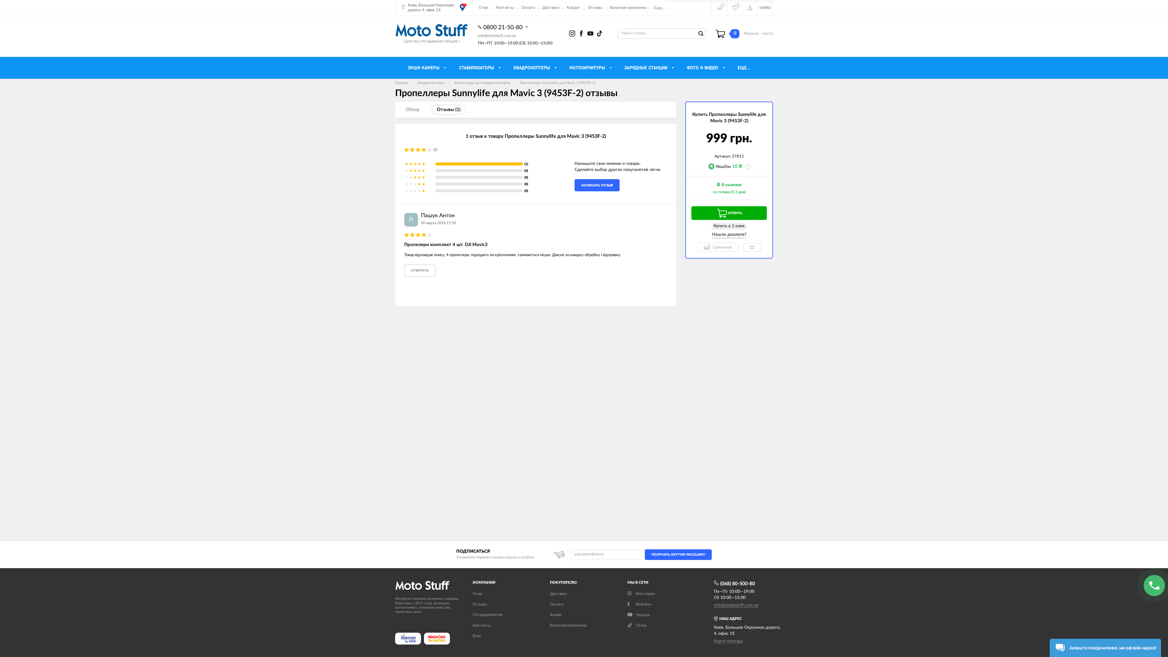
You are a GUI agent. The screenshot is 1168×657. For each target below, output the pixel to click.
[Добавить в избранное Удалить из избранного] (752, 247)
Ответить (420, 270)
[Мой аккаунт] (750, 7)
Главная (401, 83)
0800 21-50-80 (503, 27)
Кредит (573, 8)
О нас (483, 8)
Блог (477, 636)
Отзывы (595, 8)
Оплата (528, 8)
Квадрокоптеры (431, 83)
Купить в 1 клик (729, 226)
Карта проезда (728, 641)
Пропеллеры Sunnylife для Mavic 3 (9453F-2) (557, 83)
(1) (435, 149)
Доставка (550, 8)
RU (768, 7)
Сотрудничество (487, 615)
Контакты (505, 8)
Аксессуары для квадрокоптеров (482, 83)
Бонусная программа (628, 8)
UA (762, 7)
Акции (555, 615)
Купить (735, 213)
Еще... (659, 8)
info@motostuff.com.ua (497, 35)
